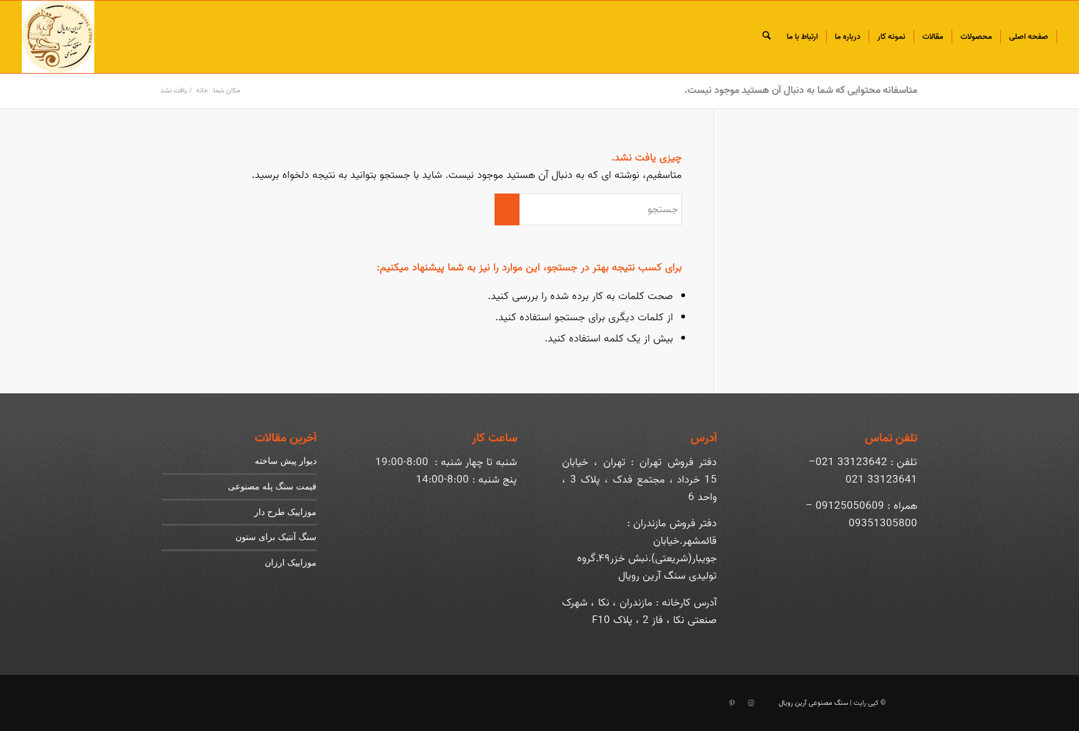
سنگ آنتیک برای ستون (276, 536)
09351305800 (883, 523)
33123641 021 (881, 479)
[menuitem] (1029, 37)
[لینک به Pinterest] (731, 703)
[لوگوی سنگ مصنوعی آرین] (58, 37)
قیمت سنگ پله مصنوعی (272, 486)
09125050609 (849, 506)
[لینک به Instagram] (750, 703)
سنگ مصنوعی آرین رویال (813, 703)
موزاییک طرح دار (285, 512)
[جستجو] (766, 37)
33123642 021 (851, 462)
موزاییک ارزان (291, 562)
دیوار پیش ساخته (286, 460)
